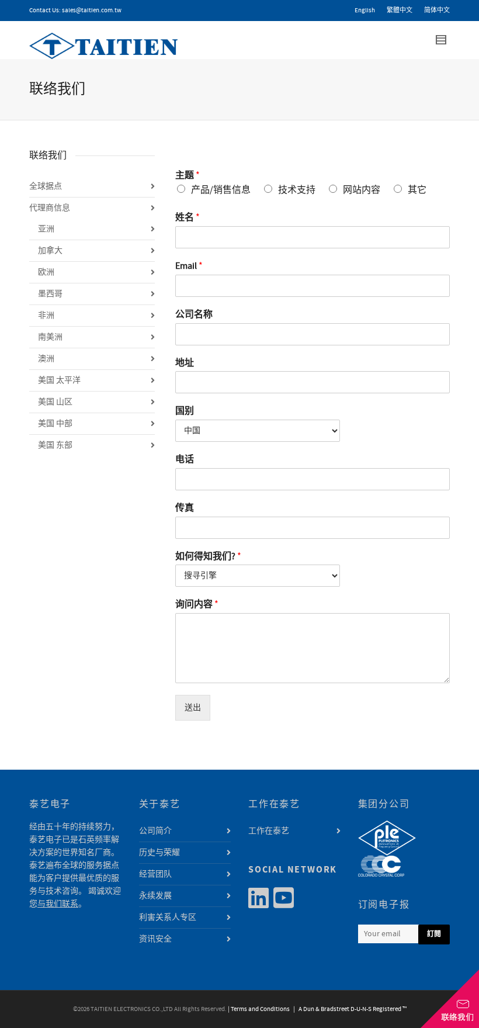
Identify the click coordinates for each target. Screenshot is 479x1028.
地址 (184, 363)
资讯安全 (155, 939)
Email (189, 266)
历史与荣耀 (159, 852)
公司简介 (155, 831)
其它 (417, 190)
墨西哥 (50, 294)
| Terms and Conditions (259, 1009)
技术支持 (296, 190)
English (365, 10)
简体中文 (437, 10)
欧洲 (46, 272)
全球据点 (45, 186)
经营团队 (155, 874)
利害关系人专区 (167, 917)
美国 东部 (55, 445)
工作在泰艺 (268, 831)
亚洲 (46, 229)
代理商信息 (49, 208)
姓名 (187, 217)
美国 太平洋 (59, 380)
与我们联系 (57, 904)
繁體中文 (399, 10)
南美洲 (50, 337)
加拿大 (50, 250)
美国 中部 (55, 423)
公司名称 (194, 314)
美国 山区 (55, 402)
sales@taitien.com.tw (92, 10)
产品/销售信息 (221, 190)
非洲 (46, 315)
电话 (184, 459)
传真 (184, 508)
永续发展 (155, 896)
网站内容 (361, 190)
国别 (184, 411)
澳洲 (46, 359)
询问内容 (196, 604)
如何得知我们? (208, 556)
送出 (193, 707)
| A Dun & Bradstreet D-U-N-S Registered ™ (349, 1009)
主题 (187, 175)
